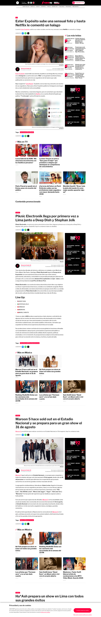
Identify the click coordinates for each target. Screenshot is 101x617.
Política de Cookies (45, 612)
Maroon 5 (18, 431)
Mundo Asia (55, 6)
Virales (49, 6)
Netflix (38, 94)
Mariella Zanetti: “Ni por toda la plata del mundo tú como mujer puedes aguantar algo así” (74, 189)
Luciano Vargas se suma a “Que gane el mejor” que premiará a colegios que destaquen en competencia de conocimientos (49, 163)
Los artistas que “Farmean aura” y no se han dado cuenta (49, 397)
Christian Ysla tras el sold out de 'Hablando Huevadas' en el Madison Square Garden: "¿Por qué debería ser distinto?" (80, 41)
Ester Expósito (25, 29)
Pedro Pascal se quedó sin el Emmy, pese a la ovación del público (26, 188)
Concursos (61, 6)
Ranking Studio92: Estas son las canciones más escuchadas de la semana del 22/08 (26, 398)
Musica (38, 6)
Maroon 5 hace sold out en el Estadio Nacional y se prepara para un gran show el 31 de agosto (26, 372)
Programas (68, 6)
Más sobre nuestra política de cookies (82, 614)
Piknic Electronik (23, 343)
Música (17, 212)
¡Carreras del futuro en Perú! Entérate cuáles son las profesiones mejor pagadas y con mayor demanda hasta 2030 (50, 190)
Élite (28, 132)
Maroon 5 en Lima (29, 520)
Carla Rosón (29, 84)
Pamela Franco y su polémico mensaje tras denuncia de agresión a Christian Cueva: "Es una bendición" (79, 76)
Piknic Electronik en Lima (34, 343)
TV (16, 17)
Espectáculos (26, 6)
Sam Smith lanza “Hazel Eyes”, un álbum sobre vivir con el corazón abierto (73, 397)
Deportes (43, 6)
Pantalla (33, 6)
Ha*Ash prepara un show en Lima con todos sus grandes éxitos (49, 371)
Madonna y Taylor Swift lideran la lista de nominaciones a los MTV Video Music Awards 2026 (73, 575)
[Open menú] (17, 2)
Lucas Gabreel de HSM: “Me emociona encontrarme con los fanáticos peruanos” (25, 161)
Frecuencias (75, 6)
